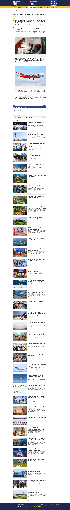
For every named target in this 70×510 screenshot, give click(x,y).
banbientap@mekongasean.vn (37, 506)
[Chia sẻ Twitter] (13, 25)
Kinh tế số (52, 7)
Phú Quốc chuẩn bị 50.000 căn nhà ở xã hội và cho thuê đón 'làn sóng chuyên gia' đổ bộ (36, 440)
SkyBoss (19, 107)
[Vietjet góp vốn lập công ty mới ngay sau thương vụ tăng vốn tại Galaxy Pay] (20, 315)
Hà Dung (44, 105)
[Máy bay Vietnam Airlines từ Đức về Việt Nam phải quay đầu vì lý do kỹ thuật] (20, 378)
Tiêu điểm (18, 1)
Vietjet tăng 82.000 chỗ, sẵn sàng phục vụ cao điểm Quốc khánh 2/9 (22, 117)
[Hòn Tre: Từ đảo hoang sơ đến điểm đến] (20, 136)
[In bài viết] (13, 27)
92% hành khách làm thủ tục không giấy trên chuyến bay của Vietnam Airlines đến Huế (37, 145)
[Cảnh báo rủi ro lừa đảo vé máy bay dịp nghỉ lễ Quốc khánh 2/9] (20, 242)
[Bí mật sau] (20, 336)
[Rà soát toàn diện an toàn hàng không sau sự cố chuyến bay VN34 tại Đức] (20, 294)
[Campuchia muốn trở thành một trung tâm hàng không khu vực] (20, 494)
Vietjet (17, 107)
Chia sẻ (14, 105)
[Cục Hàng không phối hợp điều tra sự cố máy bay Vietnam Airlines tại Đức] (20, 368)
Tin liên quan (18, 110)
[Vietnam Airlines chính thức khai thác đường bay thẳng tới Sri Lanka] (20, 189)
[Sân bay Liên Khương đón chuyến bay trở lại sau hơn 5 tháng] (20, 326)
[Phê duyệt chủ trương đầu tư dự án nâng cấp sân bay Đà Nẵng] (20, 221)
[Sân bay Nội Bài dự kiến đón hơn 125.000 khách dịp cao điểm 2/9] (20, 157)
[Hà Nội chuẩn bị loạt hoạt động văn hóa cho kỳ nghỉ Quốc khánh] (20, 231)
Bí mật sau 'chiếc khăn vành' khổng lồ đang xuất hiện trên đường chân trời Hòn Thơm (36, 334)
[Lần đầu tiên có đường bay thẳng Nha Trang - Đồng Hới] (20, 357)
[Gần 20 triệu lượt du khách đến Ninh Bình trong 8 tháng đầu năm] (20, 200)
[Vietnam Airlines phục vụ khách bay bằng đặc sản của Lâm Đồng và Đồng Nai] (20, 210)
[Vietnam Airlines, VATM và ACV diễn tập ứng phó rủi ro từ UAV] (20, 168)
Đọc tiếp (16, 120)
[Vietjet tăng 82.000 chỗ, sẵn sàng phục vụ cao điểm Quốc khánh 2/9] (20, 410)
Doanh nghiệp (24, 7)
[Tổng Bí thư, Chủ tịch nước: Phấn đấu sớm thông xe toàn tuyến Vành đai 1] (15, 3)
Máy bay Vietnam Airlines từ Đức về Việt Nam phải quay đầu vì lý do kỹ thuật (36, 377)
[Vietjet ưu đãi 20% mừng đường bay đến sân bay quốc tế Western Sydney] (20, 431)
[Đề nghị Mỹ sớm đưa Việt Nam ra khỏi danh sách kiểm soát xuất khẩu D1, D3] (32, 3)
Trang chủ (15, 10)
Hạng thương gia (23, 107)
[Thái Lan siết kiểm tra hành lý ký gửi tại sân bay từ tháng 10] (20, 484)
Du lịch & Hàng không (30, 10)
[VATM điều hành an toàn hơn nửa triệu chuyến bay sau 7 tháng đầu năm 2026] (20, 284)
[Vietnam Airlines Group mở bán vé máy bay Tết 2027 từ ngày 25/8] (20, 305)
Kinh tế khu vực (46, 7)
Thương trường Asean (32, 7)
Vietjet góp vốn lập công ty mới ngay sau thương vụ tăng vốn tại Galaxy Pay (24, 112)
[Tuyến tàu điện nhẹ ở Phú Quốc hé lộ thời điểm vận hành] (20, 463)
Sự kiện (19, 7)
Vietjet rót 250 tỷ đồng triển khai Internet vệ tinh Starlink (21, 115)
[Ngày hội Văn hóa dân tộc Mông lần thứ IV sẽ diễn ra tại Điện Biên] (20, 273)
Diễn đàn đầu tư (39, 7)
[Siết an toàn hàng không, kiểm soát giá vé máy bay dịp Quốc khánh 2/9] (20, 263)
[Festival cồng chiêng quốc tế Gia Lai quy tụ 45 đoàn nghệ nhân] (20, 252)
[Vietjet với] (20, 452)
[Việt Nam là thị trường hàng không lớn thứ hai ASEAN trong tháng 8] (20, 473)
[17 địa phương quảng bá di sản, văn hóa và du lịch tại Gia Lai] (20, 178)
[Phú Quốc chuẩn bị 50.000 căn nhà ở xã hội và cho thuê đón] (20, 442)
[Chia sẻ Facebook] (13, 23)
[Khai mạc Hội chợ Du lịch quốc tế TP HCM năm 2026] (20, 126)
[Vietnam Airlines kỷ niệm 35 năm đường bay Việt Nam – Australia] (20, 421)
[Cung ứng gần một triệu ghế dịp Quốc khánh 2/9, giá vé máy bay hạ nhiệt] (20, 347)
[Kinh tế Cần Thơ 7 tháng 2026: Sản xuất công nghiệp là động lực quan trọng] (20, 389)
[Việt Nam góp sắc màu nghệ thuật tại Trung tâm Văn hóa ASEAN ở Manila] (20, 400)
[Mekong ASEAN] (53, 3)
